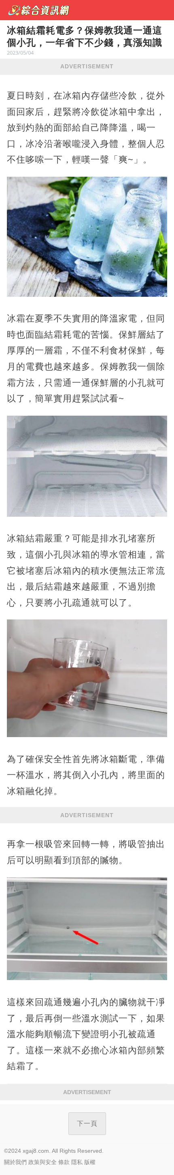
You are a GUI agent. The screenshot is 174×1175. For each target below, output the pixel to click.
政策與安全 (42, 1162)
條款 (64, 1162)
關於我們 (15, 1162)
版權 (89, 1162)
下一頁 (87, 1123)
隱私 (77, 1162)
